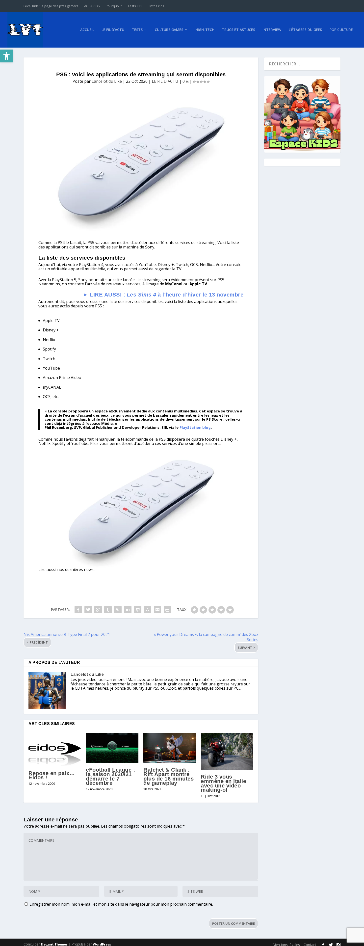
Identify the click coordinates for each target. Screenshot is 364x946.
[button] (6, 56)
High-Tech (204, 30)
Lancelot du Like (107, 81)
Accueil (87, 30)
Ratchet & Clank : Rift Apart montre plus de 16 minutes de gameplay (168, 776)
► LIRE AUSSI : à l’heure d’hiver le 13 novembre (163, 295)
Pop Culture (341, 30)
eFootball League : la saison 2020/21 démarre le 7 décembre (110, 776)
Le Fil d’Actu (113, 30)
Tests (137, 30)
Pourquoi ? (114, 6)
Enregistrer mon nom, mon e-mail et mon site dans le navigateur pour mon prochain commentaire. (121, 904)
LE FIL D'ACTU (165, 81)
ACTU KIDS (92, 6)
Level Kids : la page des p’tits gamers (51, 6)
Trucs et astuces (238, 30)
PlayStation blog (195, 427)
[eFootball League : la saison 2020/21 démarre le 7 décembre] (112, 748)
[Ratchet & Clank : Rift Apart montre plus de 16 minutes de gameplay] (169, 748)
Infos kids (157, 6)
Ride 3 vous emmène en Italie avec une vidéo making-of (223, 783)
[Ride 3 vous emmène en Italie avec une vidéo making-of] (227, 751)
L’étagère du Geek (305, 30)
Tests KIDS (136, 6)
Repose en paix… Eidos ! (51, 775)
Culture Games (169, 30)
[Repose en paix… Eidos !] (54, 749)
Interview (271, 30)
